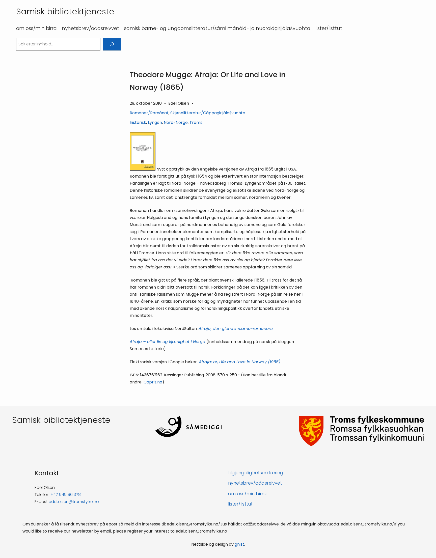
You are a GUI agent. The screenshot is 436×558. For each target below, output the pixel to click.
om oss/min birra (247, 493)
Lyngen (155, 122)
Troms (195, 122)
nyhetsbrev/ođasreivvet (255, 483)
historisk (138, 122)
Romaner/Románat (149, 113)
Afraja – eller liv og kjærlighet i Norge (168, 342)
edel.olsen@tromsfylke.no (74, 502)
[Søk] (112, 44)
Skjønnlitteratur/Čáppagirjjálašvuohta (207, 113)
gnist (239, 544)
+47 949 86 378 (65, 494)
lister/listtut (240, 504)
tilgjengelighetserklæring (255, 472)
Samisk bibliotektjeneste (65, 11)
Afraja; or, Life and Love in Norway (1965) (239, 362)
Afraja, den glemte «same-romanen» (236, 328)
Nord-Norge (176, 122)
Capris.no (153, 382)
